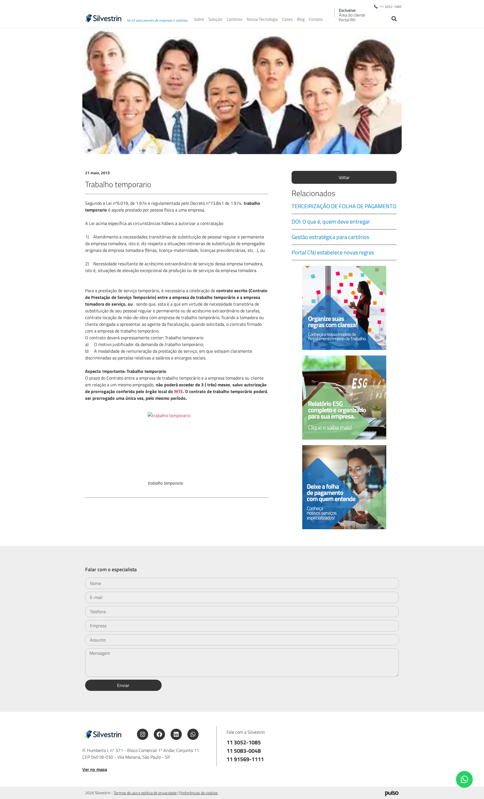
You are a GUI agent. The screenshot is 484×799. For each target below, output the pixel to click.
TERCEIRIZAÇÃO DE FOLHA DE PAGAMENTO (344, 206)
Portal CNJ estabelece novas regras (333, 252)
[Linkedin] (176, 734)
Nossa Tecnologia (262, 19)
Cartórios (235, 19)
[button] (393, 18)
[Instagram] (142, 734)
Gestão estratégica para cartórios (330, 237)
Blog (301, 19)
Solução (215, 19)
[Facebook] (159, 734)
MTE (178, 391)
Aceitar (369, 790)
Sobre (199, 19)
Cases (287, 19)
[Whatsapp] (193, 734)
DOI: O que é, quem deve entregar (331, 221)
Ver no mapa (94, 769)
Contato (316, 19)
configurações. (323, 793)
